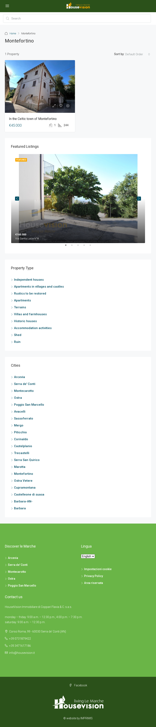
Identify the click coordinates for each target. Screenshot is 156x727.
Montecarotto (24, 391)
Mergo (18, 425)
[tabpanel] (78, 198)
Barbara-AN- (23, 501)
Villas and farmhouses (30, 314)
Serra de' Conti (24, 384)
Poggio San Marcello (29, 404)
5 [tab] (92, 247)
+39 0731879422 (20, 638)
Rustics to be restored (30, 293)
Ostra (18, 398)
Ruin (17, 342)
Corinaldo (21, 439)
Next (139, 199)
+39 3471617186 (20, 645)
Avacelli (19, 411)
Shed (17, 335)
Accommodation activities (33, 328)
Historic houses (25, 321)
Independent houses (29, 279)
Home (13, 33)
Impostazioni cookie (98, 569)
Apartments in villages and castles (39, 286)
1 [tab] (68, 247)
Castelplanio (23, 446)
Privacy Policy (93, 576)
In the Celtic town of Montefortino (33, 119)
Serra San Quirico (27, 460)
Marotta (19, 467)
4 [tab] (86, 247)
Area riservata (93, 583)
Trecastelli (21, 453)
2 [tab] (74, 247)
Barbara (20, 508)
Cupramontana (25, 487)
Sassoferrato (23, 418)
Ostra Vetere (23, 480)
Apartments (22, 300)
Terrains (20, 307)
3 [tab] (80, 247)
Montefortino (23, 474)
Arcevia (19, 377)
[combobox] (138, 54)
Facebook (80, 685)
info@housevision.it (22, 652)
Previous (17, 199)
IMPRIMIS (86, 718)
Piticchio (20, 432)
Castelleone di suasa (29, 494)
